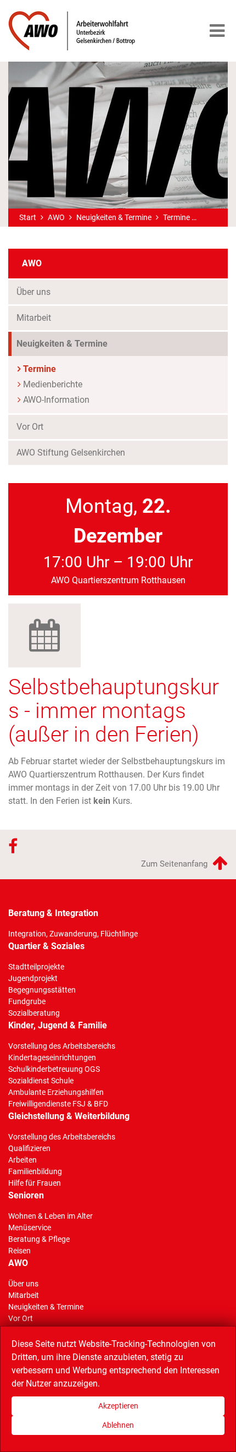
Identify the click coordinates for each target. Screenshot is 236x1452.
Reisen (19, 1250)
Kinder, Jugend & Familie (57, 1025)
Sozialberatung (34, 1013)
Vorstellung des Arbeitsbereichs (61, 1046)
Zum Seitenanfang (175, 864)
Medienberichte (52, 384)
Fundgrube (27, 1001)
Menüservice (29, 1227)
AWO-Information (56, 399)
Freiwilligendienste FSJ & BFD (58, 1103)
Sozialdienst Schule (41, 1080)
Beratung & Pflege (39, 1239)
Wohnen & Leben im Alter (50, 1216)
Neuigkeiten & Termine (113, 217)
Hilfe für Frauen (34, 1183)
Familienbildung (35, 1171)
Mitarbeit (33, 318)
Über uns (33, 292)
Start (27, 217)
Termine (176, 217)
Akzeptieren (118, 1405)
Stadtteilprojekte (36, 966)
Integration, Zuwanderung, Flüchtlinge (73, 933)
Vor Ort (29, 426)
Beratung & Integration (53, 913)
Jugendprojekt (33, 978)
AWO (56, 217)
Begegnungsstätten (42, 989)
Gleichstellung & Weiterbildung (69, 1116)
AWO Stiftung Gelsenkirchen (70, 452)
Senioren (26, 1195)
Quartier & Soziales (46, 946)
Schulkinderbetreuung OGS (54, 1069)
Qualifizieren (29, 1148)
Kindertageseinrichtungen (52, 1057)
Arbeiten (22, 1159)
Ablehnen (118, 1425)
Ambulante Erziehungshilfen (56, 1092)
